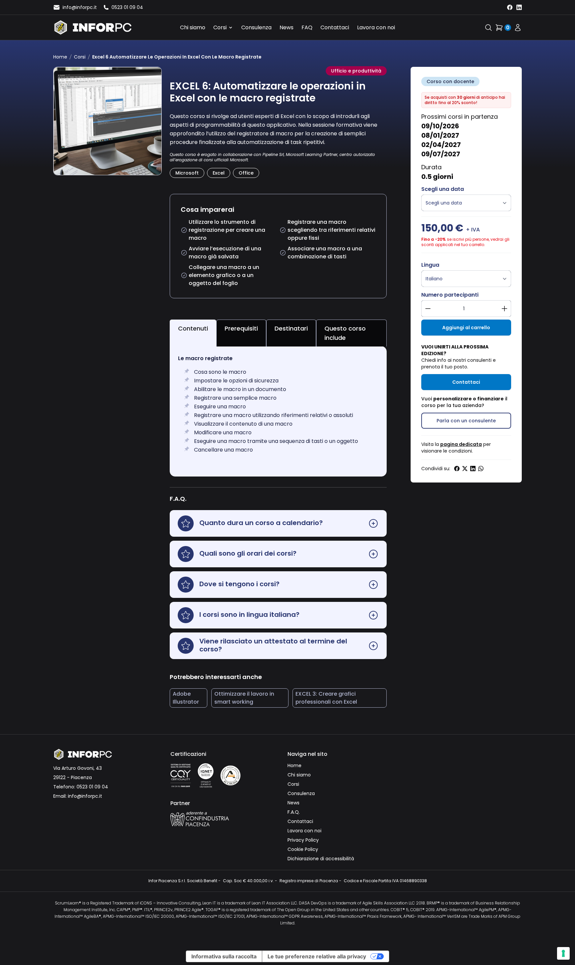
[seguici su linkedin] (519, 7)
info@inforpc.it (85, 796)
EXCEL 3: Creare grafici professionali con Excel (326, 698)
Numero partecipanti (450, 295)
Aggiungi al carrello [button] (466, 327)
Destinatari (291, 328)
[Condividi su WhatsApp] (480, 468)
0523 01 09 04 (92, 786)
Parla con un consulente (466, 420)
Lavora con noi (376, 27)
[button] (278, 523)
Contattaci (334, 27)
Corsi (220, 27)
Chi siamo (192, 27)
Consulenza (256, 27)
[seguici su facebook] (509, 7)
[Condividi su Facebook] (457, 468)
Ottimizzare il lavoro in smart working (244, 698)
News (286, 27)
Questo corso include (345, 333)
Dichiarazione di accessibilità (321, 858)
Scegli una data (442, 189)
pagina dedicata (461, 444)
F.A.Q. (294, 812)
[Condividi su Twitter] (465, 468)
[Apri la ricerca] (488, 28)
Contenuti (193, 328)
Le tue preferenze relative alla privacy (317, 956)
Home (60, 57)
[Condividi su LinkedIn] (473, 468)
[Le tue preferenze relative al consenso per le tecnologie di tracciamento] (563, 953)
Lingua (430, 265)
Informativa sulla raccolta (224, 956)
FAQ (306, 27)
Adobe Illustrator (186, 698)
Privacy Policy (303, 840)
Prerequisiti (241, 328)
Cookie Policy (303, 849)
